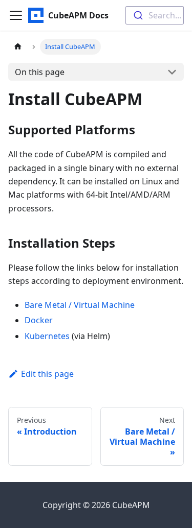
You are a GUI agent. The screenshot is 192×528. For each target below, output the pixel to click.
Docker (39, 320)
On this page (40, 72)
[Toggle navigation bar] (16, 15)
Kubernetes (47, 336)
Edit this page (47, 373)
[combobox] (154, 15)
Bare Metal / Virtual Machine (80, 304)
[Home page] (18, 47)
